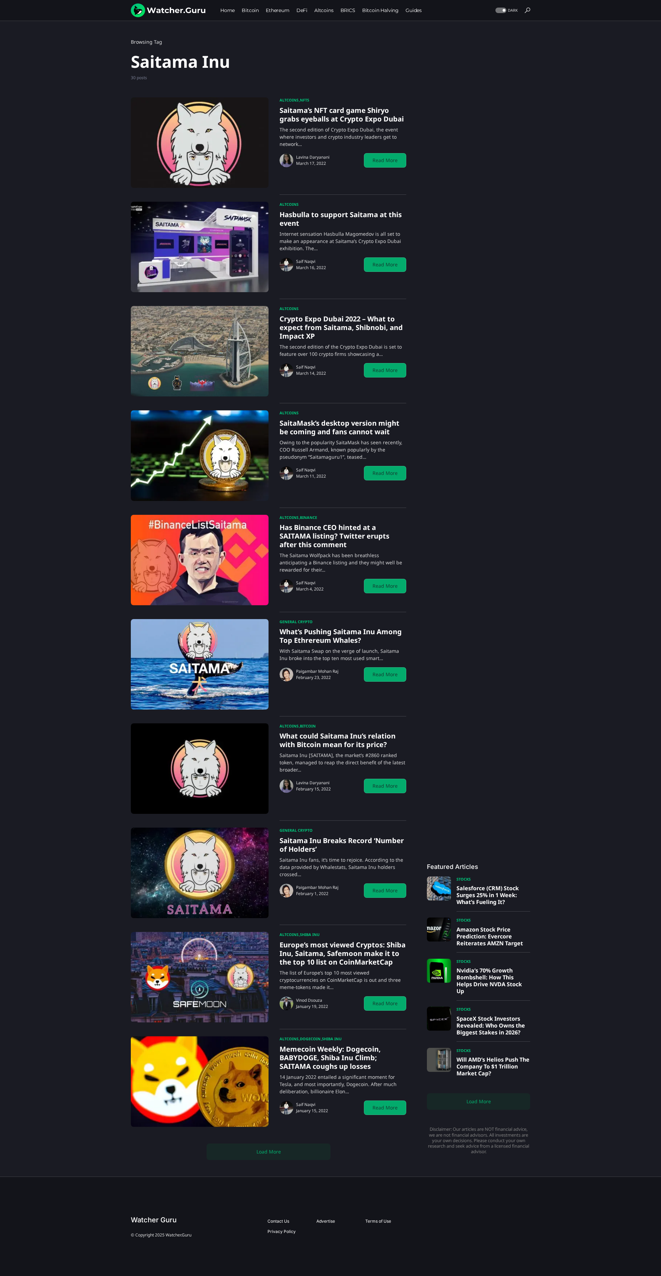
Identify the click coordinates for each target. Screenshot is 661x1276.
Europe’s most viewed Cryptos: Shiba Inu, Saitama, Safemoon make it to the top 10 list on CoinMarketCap (343, 953)
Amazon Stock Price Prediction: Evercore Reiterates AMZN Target (490, 936)
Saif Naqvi (305, 261)
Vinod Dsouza (309, 1000)
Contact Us (278, 1221)
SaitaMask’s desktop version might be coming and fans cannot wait (339, 427)
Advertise (325, 1221)
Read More (385, 160)
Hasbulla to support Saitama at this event (341, 218)
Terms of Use (378, 1221)
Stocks (464, 879)
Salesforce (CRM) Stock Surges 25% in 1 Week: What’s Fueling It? (488, 895)
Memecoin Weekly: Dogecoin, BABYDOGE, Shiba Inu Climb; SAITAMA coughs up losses (330, 1058)
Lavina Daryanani (312, 157)
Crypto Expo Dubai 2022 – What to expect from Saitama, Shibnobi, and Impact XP (341, 327)
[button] (506, 10)
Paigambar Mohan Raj (317, 671)
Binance (308, 517)
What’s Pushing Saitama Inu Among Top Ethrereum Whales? (341, 636)
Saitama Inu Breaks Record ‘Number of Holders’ (342, 844)
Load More (268, 1151)
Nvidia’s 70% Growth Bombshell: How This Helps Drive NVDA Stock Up (489, 981)
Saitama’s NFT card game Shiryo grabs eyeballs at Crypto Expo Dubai (342, 114)
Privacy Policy (281, 1231)
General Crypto (296, 621)
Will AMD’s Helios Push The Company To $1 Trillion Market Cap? (493, 1066)
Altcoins (289, 100)
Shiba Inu (309, 934)
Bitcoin (308, 726)
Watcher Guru (154, 1220)
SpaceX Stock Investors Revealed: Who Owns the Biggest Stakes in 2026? (491, 1025)
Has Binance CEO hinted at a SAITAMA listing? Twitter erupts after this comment (334, 536)
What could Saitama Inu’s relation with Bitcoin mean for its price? (338, 740)
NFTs (304, 100)
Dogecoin (310, 1038)
